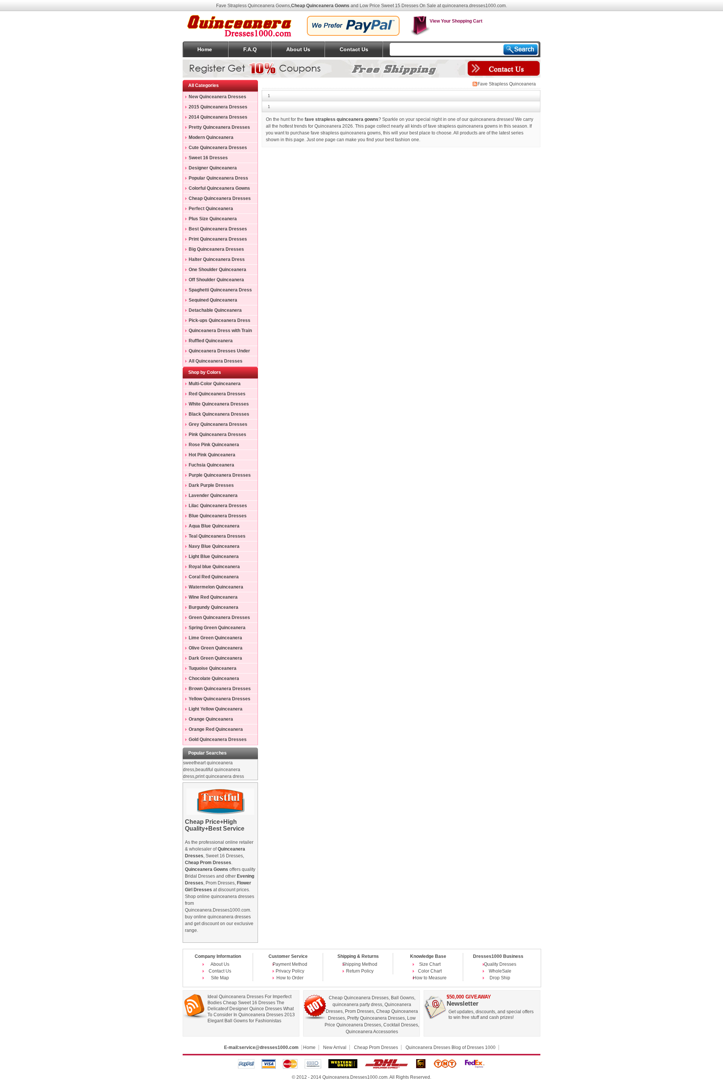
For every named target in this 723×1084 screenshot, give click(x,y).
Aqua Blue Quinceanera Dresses (211, 527)
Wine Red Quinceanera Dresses (210, 598)
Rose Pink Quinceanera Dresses (211, 446)
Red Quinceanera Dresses (217, 393)
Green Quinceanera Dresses (219, 617)
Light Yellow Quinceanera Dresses (213, 710)
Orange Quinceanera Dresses (208, 720)
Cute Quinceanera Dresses (218, 147)
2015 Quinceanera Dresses (218, 107)
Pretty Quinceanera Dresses (219, 127)
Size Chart (430, 964)
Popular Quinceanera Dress (218, 178)
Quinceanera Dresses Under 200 (216, 352)
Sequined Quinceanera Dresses (210, 301)
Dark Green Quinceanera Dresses (212, 659)
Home (204, 49)
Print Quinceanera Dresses (218, 239)
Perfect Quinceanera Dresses (208, 209)
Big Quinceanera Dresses (216, 249)
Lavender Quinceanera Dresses (210, 496)
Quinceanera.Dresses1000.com (354, 1077)
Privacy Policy (290, 971)
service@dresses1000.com (269, 1047)
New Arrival (334, 1047)
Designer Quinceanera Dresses (210, 169)
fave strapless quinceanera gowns (346, 133)
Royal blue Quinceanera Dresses (211, 568)
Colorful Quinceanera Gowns (219, 188)
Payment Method (290, 964)
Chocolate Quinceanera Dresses (211, 679)
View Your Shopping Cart (456, 21)
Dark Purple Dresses (211, 485)
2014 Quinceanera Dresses (218, 117)
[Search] (520, 49)
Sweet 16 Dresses (208, 157)
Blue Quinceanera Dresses (218, 515)
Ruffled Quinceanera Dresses (208, 342)
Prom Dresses (359, 1011)
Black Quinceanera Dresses (219, 414)
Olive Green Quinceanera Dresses (213, 649)
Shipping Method (359, 964)
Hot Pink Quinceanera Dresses (209, 456)
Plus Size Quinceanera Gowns (210, 220)
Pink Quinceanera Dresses (217, 434)
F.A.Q (250, 49)
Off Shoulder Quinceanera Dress (213, 281)
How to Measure (430, 977)
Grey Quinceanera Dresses (218, 424)
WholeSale (500, 971)
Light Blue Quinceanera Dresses (211, 557)
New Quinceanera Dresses (217, 96)
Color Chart (430, 971)
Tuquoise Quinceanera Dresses (209, 669)
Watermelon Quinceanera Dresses (213, 588)
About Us (298, 49)
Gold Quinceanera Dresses (218, 739)
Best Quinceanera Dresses (218, 229)
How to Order (290, 977)
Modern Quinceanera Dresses (208, 138)
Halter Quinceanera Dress (217, 259)
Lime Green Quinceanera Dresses (212, 639)
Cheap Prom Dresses (376, 1047)
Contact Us (354, 49)
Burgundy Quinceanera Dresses (210, 608)
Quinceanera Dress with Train (220, 330)
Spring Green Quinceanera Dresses (214, 629)
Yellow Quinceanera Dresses (219, 698)
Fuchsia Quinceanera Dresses (208, 466)
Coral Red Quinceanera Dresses (211, 578)
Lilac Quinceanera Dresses (218, 505)
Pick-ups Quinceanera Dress (219, 320)
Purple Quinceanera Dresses (220, 475)
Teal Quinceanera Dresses (217, 536)
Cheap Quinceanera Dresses (220, 198)
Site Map (220, 977)
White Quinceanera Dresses (219, 404)
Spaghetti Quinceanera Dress (220, 290)
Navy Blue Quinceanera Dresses (211, 547)
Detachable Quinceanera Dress (212, 311)
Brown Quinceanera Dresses (220, 688)
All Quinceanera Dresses (216, 361)
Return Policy (360, 971)
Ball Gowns (402, 997)
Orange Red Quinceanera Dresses (213, 730)
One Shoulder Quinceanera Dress (214, 270)
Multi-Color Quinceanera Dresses (212, 385)
